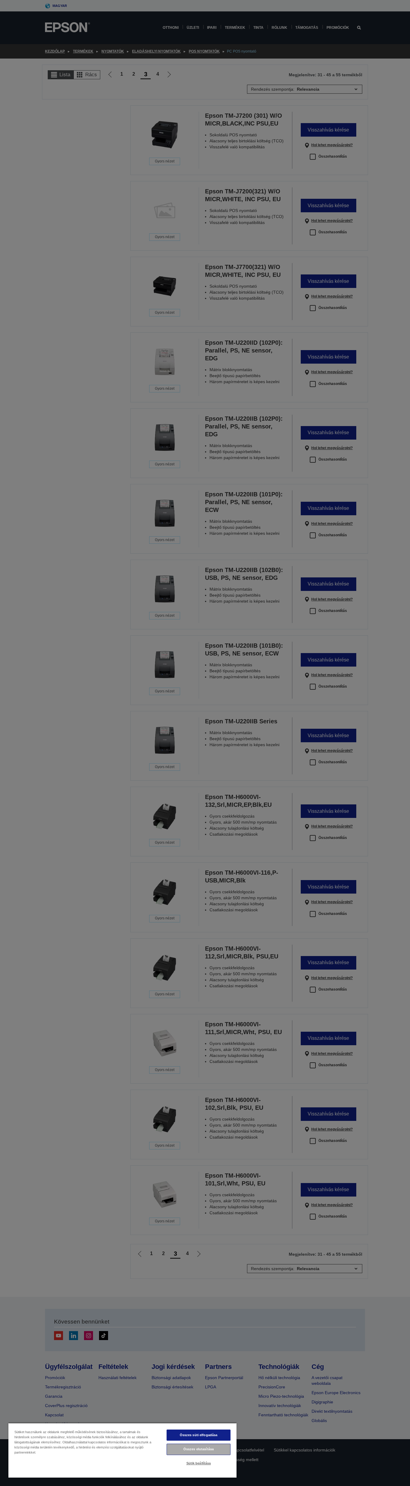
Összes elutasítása (198, 1449)
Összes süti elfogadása (199, 1435)
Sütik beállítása (198, 1463)
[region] (122, 1450)
